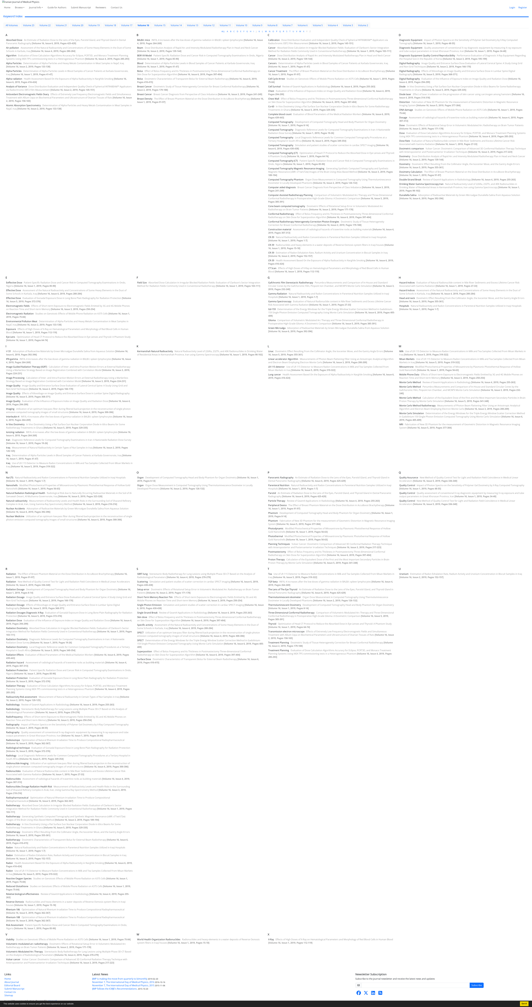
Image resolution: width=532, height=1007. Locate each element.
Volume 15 (159, 25)
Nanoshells (12, 485)
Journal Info (35, 7)
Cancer (272, 47)
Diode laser (405, 94)
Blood (140, 63)
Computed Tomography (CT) (283, 153)
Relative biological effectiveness (22, 894)
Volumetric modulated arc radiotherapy (27, 943)
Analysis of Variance (16, 86)
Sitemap (8, 995)
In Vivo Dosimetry (15, 424)
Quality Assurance (408, 477)
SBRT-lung (142, 573)
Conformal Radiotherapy (281, 213)
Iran (8, 439)
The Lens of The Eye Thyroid (282, 589)
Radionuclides (13, 771)
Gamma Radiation (277, 293)
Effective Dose (13, 290)
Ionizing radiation (15, 432)
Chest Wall (273, 98)
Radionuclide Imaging (17, 763)
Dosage (403, 117)
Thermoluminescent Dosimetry (284, 604)
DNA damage (406, 109)
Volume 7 (287, 25)
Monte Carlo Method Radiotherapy (417, 405)
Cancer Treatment (277, 71)
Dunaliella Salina (407, 195)
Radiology (11, 755)
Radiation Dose (14, 620)
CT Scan (272, 268)
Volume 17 (126, 25)
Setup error (143, 589)
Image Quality (13, 385)
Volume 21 (61, 25)
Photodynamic (275, 528)
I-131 (8, 351)
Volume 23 (28, 25)
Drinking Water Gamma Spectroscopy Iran (421, 184)
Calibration (274, 40)
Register (522, 7)
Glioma (272, 320)
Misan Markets (407, 359)
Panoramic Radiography (280, 477)
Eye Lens (10, 336)
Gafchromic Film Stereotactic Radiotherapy (290, 282)
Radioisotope (13, 740)
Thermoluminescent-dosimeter (284, 597)
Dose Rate (404, 140)
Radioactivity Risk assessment (21, 696)
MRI (401, 424)
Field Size (142, 282)
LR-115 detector (276, 366)
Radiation (11, 573)
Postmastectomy (277, 551)
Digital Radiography (409, 63)
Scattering (142, 581)
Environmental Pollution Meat (21, 321)
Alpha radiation (14, 78)
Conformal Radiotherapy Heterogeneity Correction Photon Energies (303, 221)
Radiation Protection (17, 670)
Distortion (404, 102)
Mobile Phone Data (409, 374)
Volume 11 (225, 25)
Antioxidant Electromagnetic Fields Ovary (27, 94)
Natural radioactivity (16, 500)
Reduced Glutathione (17, 886)
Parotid (272, 493)
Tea (270, 573)
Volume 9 (257, 25)
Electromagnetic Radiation (20, 313)
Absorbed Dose (14, 40)
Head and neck (407, 298)
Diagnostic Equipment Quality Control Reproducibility (427, 55)
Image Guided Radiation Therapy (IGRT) (26, 366)
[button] (75, 1004)
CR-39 (271, 237)
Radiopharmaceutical (17, 797)
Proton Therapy (276, 559)
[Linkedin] (373, 993)
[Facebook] (358, 993)
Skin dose (142, 617)
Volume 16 (143, 25)
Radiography (12, 724)
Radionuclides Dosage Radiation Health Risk (29, 786)
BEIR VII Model (144, 55)
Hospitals (404, 305)
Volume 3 (348, 25)
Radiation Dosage (15, 589)
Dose (402, 125)
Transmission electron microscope (286, 631)
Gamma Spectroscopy (279, 301)
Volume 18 (110, 25)
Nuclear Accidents (15, 508)
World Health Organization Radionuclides (158, 939)
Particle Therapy (276, 500)
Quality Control (407, 485)
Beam (140, 47)
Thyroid (272, 623)
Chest (271, 90)
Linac (271, 351)
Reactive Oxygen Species (19, 878)
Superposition (144, 651)
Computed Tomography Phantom (286, 179)
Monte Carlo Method (410, 382)
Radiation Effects (15, 654)
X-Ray (271, 939)
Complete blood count (280, 114)
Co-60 (271, 106)
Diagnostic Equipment (410, 40)
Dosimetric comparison (411, 148)
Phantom (273, 513)
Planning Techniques (279, 544)
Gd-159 (272, 309)
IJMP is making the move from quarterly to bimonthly (119, 978)
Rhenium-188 (13, 917)
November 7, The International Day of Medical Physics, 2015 (123, 985)
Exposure (11, 329)
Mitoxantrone (406, 366)
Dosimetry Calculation (410, 171)
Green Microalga (277, 328)
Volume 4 (333, 25)
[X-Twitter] (366, 993)
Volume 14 (176, 25)
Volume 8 (272, 25)
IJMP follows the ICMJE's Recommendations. (114, 988)
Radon (9, 847)
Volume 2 (363, 25)
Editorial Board (12, 985)
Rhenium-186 (13, 909)
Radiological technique (18, 747)
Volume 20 (77, 25)
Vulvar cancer (13, 959)
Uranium (404, 573)
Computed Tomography (280, 122)
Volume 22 (45, 25)
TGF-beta (273, 581)
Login (512, 7)
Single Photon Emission (149, 604)
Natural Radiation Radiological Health (25, 493)
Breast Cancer (144, 86)
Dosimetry (404, 156)
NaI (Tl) (9, 477)
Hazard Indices (407, 282)
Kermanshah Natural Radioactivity (155, 351)
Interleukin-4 (12, 416)
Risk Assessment (14, 925)
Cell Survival (274, 86)
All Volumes (12, 25)
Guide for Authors (57, 7)
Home (7, 7)
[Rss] (380, 993)
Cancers (272, 63)
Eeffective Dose (14, 282)
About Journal (11, 982)
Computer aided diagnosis (282, 187)
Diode (402, 86)
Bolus (140, 71)
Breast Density (144, 98)
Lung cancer (274, 374)
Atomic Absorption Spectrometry (23, 105)
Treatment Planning (278, 642)
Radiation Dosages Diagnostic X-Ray (25, 612)
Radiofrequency (14, 716)
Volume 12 (208, 25)
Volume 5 (318, 25)
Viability (10, 939)
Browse (19, 7)
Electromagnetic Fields (18, 305)
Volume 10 (241, 25)
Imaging (10, 408)
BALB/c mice (143, 40)
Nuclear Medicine (15, 516)
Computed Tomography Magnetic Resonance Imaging (296, 168)
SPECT (140, 632)
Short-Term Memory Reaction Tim (155, 597)
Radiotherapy (13, 805)
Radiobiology (13, 704)
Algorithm (11, 55)
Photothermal (275, 536)
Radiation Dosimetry (17, 628)
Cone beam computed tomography (286, 206)
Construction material (279, 229)
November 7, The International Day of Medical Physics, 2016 (123, 982)
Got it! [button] (524, 1004)
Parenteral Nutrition (278, 485)
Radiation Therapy (15, 685)
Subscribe (476, 985)
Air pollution (12, 47)
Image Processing (15, 377)
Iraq (8, 447)
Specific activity (145, 624)
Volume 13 (192, 25)
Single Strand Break (147, 612)
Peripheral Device (277, 505)
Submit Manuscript (81, 7)
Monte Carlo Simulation (411, 413)
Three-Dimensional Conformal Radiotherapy (291, 612)
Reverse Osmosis (15, 901)
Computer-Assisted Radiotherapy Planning (290, 195)
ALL (223, 31)
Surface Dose (144, 659)
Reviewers (101, 7)
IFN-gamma (12, 359)
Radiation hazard (15, 662)
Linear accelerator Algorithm (283, 359)
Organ (140, 477)
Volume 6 (303, 25)
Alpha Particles (14, 63)
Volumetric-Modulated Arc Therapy (24, 951)
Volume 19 (94, 25)
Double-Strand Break (410, 179)
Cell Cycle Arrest (276, 78)
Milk (401, 351)
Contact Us (116, 7)
